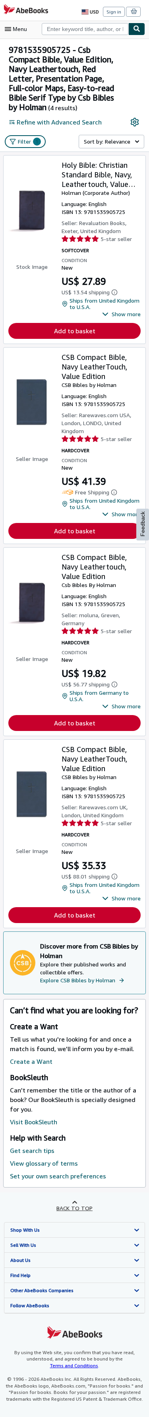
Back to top (74, 1208)
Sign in (113, 12)
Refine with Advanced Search (59, 122)
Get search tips (32, 1151)
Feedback (142, 523)
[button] (121, 314)
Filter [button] (28, 141)
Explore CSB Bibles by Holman (77, 980)
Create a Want (31, 1061)
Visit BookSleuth (33, 1122)
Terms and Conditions (74, 1365)
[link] (134, 122)
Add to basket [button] (74, 331)
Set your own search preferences (58, 1176)
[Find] (137, 29)
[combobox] (85, 29)
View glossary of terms (44, 1163)
